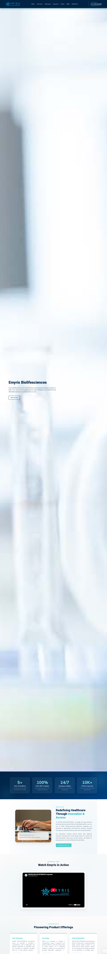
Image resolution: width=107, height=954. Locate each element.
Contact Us (75, 4)
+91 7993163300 (96, 4)
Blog (68, 4)
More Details (14, 397)
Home (33, 4)
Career (62, 4)
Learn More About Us (63, 845)
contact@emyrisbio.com (95, 5)
